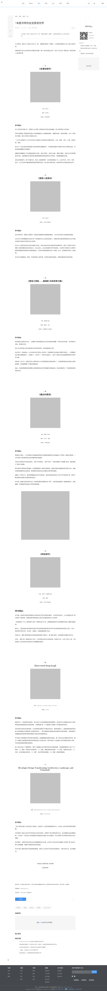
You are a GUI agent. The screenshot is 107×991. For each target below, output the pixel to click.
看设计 (31, 3)
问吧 (46, 3)
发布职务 (47, 982)
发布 (103, 3)
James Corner (47, 907)
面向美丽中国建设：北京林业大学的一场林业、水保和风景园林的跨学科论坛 (38, 944)
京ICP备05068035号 (60, 989)
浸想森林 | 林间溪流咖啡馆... (87, 53)
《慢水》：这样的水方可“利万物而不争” (28, 950)
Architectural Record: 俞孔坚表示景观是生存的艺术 (31, 941)
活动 (9, 973)
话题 (21, 979)
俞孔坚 (31, 907)
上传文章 (47, 973)
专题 (21, 970)
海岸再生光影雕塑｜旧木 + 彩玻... (88, 45)
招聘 (9, 976)
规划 (34, 976)
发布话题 (47, 976)
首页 (23, 3)
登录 (41, 922)
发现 (39, 3)
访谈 (21, 976)
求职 (60, 3)
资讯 (9, 970)
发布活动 (47, 979)
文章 (21, 973)
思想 (24, 16)
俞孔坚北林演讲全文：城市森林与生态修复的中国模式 (32, 947)
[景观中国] (9, 3)
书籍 (25, 907)
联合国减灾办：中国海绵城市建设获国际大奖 (30, 952)
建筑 (34, 973)
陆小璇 (38, 907)
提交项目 (47, 970)
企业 (53, 3)
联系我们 (59, 970)
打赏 (20, 899)
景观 (34, 970)
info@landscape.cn (68, 987)
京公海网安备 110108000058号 (74, 989)
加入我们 (59, 973)
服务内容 (59, 976)
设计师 (18, 907)
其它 (34, 979)
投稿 (67, 3)
